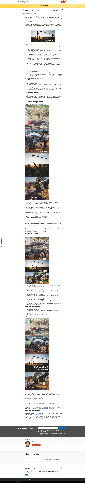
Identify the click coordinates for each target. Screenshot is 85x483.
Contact (33, 479)
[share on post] (1, 240)
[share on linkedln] (1, 242)
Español (31, 13)
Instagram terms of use (34, 49)
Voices (46, 5)
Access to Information (26, 479)
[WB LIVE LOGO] (63, 2)
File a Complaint (66, 479)
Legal (18, 479)
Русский (62, 430)
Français (28, 13)
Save (26, 474)
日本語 (43, 431)
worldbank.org (64, 0)
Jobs (30, 479)
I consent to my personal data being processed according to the (52, 434)
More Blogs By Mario (36, 445)
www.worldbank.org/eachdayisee (31, 204)
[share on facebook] (1, 238)
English (26, 13)
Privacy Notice (34, 469)
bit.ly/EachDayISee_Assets (41, 104)
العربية (34, 13)
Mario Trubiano (35, 441)
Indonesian (48, 431)
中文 (35, 13)
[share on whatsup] (1, 243)
